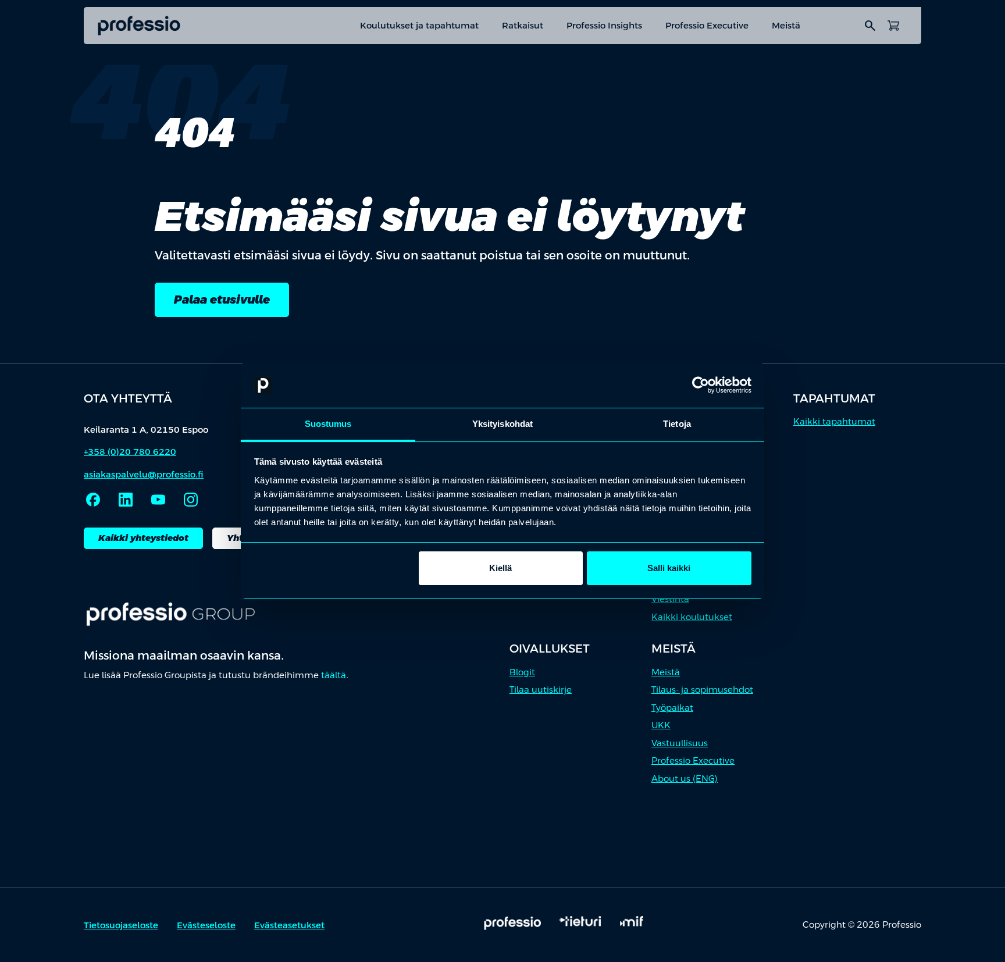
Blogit (522, 672)
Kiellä (500, 568)
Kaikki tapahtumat (834, 421)
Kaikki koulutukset (691, 617)
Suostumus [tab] (328, 424)
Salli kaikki (668, 568)
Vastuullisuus (679, 743)
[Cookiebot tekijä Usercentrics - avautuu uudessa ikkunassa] (700, 385)
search (870, 25)
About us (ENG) (684, 778)
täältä (333, 675)
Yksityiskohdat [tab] (502, 424)
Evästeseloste (206, 925)
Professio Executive (707, 25)
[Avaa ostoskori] (893, 25)
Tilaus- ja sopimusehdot (702, 689)
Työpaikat (672, 707)
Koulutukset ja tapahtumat (419, 25)
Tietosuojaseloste (121, 925)
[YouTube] (158, 499)
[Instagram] (190, 499)
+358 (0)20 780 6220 (130, 452)
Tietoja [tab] (677, 424)
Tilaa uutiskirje (540, 689)
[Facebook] (93, 499)
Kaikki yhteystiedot (143, 538)
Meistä (786, 25)
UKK (661, 725)
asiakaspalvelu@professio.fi (144, 474)
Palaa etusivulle (222, 300)
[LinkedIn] (125, 499)
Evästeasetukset (289, 925)
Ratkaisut (522, 25)
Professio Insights (604, 25)
